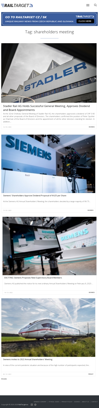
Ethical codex (54, 402)
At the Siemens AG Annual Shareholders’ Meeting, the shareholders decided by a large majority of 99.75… (47, 201)
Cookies (77, 402)
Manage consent (40, 402)
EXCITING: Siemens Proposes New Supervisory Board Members (33, 277)
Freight (90, 374)
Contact (94, 402)
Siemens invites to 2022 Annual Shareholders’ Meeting (27, 359)
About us (85, 402)
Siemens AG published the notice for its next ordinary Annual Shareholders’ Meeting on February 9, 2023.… (48, 283)
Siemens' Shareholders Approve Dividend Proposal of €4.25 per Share (34, 195)
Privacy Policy (67, 402)
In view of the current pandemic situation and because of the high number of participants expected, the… (46, 365)
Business (92, 127)
